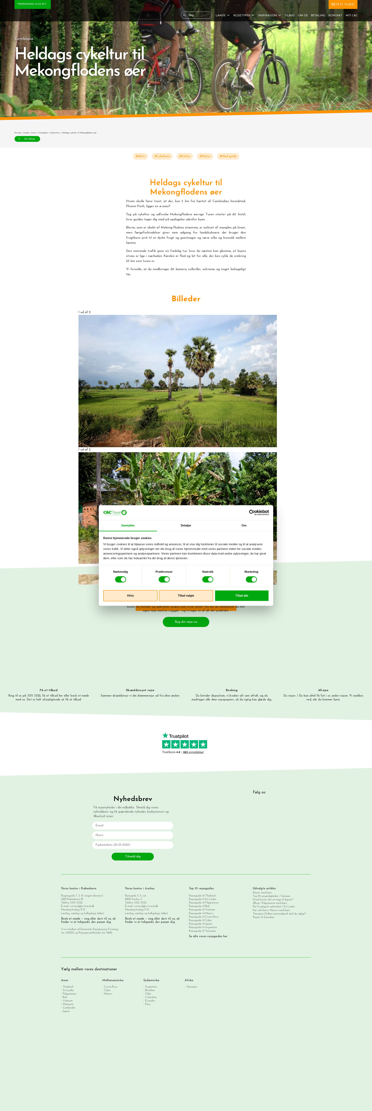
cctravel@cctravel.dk (82, 906)
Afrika (189, 980)
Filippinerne (69, 993)
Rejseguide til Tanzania (202, 931)
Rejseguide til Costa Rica (203, 916)
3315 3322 (76, 902)
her (61, 695)
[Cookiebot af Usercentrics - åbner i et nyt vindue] (252, 513)
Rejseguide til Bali (199, 906)
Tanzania (191, 986)
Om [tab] (244, 525)
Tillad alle (241, 595)
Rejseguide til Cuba (200, 920)
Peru (147, 1004)
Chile (148, 993)
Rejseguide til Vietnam (202, 909)
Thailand (68, 986)
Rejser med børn (262, 892)
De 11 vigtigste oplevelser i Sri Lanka (274, 906)
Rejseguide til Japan (200, 923)
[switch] (164, 579)
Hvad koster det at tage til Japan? (273, 899)
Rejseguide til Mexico (201, 913)
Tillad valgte (186, 595)
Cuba (107, 990)
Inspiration (267, 15)
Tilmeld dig (132, 856)
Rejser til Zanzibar (263, 917)
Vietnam (68, 1000)
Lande (221, 15)
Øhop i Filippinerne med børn (270, 903)
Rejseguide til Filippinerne (204, 902)
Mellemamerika (112, 980)
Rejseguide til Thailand (202, 895)
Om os (303, 15)
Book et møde (70, 918)
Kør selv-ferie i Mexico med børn (271, 910)
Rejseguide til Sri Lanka (202, 899)
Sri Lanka (68, 990)
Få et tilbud (345, 4)
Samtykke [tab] (128, 525)
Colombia (151, 997)
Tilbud (289, 15)
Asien (33, 133)
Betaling (318, 15)
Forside (18, 133)
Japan (66, 1011)
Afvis (130, 595)
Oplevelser (55, 133)
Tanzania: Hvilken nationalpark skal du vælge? (279, 913)
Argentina (151, 986)
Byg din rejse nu (186, 622)
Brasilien (150, 990)
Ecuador (150, 1000)
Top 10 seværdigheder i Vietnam (271, 896)
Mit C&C (352, 15)
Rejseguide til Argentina (203, 927)
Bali (65, 997)
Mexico (108, 993)
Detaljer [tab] (186, 525)
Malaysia (68, 1004)
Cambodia (43, 133)
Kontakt (335, 15)
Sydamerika (151, 980)
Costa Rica (110, 986)
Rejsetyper (241, 15)
